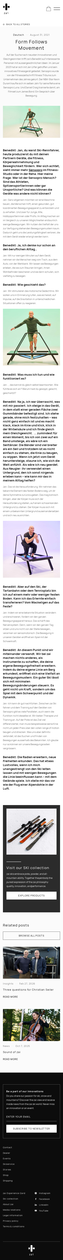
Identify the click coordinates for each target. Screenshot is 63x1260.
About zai (8, 1204)
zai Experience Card (14, 1193)
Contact (7, 1147)
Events (7, 1158)
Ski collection (10, 1198)
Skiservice (9, 1164)
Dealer (6, 1153)
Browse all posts (31, 935)
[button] (48, 9)
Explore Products (31, 895)
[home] (6, 8)
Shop (6, 1175)
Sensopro (35, 170)
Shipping (8, 1180)
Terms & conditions (13, 1226)
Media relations (11, 1209)
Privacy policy (10, 1220)
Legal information (13, 1215)
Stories (7, 1169)
